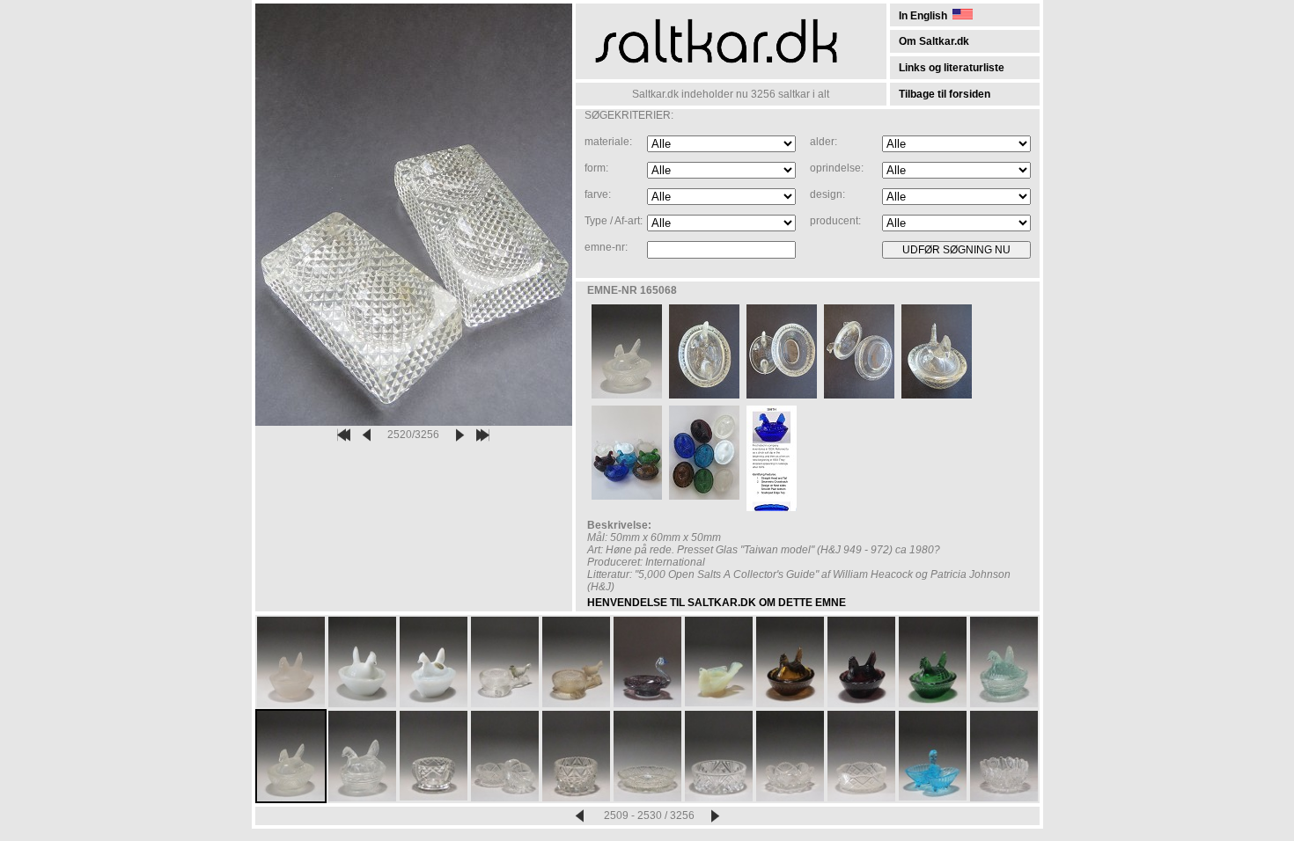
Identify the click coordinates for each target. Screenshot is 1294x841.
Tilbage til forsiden (944, 94)
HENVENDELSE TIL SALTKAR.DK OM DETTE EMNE (716, 602)
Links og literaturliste (951, 68)
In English (925, 16)
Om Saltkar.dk (934, 41)
